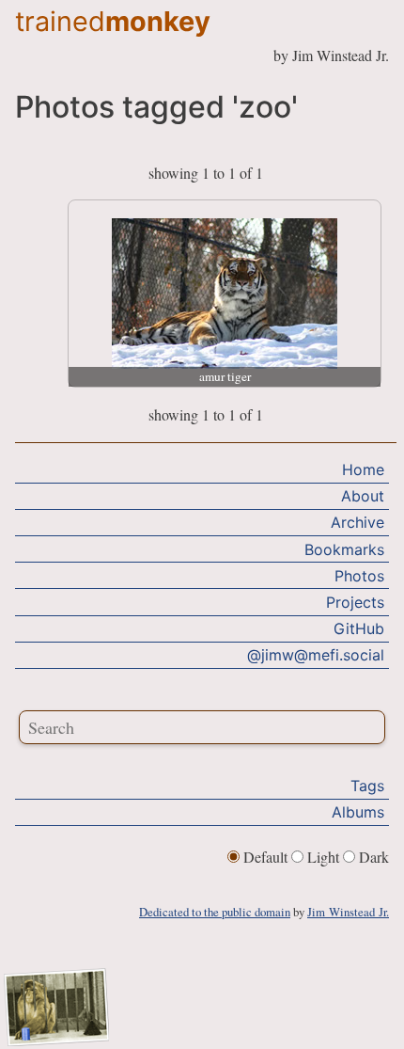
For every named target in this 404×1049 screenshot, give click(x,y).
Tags (367, 785)
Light (323, 856)
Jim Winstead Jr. (348, 911)
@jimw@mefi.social (315, 654)
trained (112, 21)
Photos (359, 575)
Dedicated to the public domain (214, 911)
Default (265, 856)
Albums (358, 812)
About (362, 495)
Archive (357, 522)
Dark (372, 856)
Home (363, 469)
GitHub (359, 628)
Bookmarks (344, 549)
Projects (355, 602)
